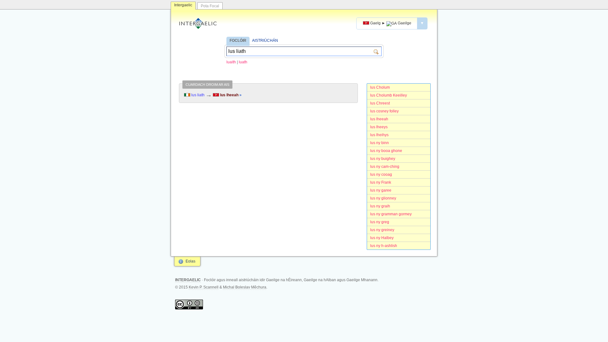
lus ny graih (380, 206)
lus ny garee (380, 190)
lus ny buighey (382, 158)
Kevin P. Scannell (203, 287)
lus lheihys (379, 135)
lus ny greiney (382, 230)
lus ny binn (379, 143)
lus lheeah (379, 119)
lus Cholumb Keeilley (388, 95)
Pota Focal (210, 6)
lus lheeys (379, 127)
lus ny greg (379, 222)
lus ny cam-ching (384, 166)
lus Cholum (380, 87)
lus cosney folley (384, 111)
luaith (231, 62)
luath (243, 62)
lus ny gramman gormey (391, 214)
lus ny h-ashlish (383, 246)
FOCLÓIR (238, 40)
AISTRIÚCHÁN (265, 40)
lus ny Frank (380, 182)
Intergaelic (183, 5)
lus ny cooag (381, 174)
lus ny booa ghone (386, 151)
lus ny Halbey (382, 238)
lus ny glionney (383, 198)
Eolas (190, 261)
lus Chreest (380, 103)
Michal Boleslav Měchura (244, 287)
